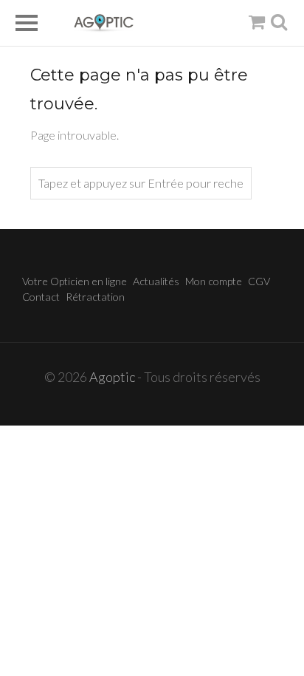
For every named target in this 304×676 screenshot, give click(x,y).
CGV (259, 281)
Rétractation (95, 296)
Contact (41, 296)
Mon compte (213, 281)
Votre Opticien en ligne (74, 281)
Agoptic (112, 377)
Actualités (156, 281)
